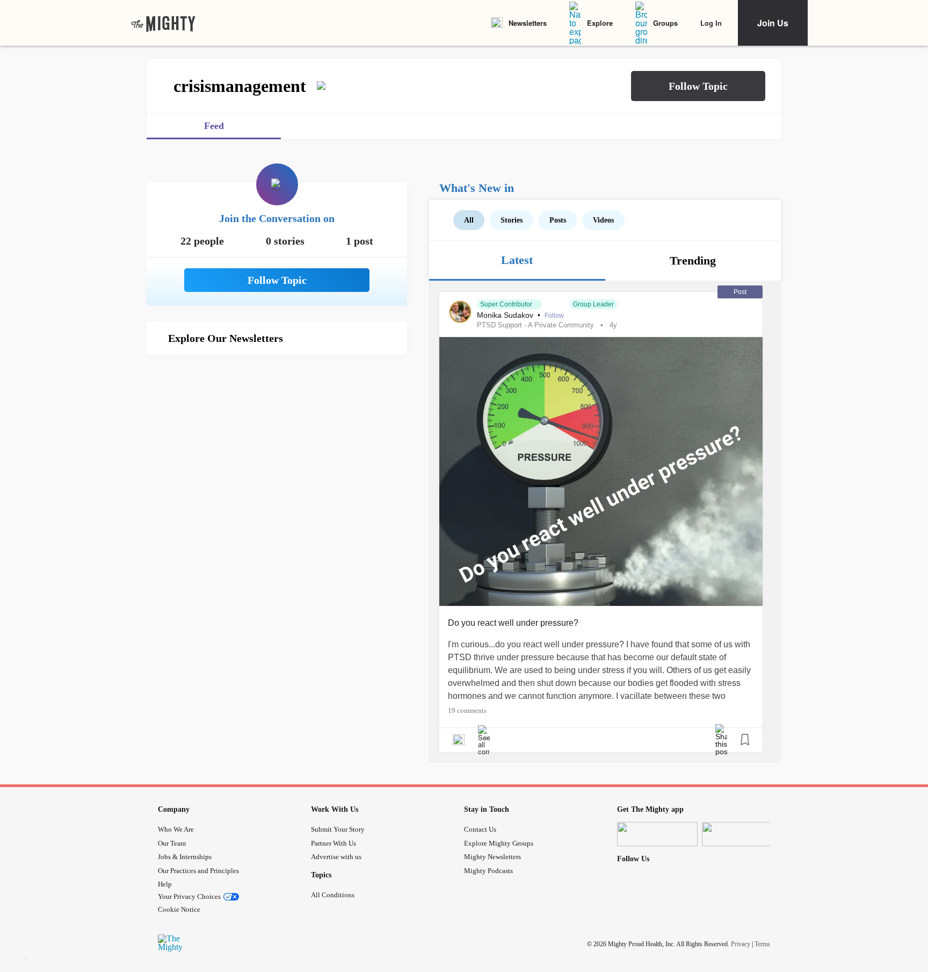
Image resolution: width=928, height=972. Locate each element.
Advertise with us (336, 857)
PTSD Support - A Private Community (535, 325)
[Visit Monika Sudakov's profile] (460, 312)
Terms (762, 944)
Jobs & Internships (185, 857)
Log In (711, 23)
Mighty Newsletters (492, 857)
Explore (600, 23)
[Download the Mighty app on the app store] (657, 834)
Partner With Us (333, 843)
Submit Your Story (338, 829)
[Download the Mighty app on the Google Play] (742, 834)
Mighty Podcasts (488, 871)
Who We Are (176, 829)
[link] (163, 23)
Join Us (772, 23)
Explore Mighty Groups (498, 843)
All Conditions (332, 895)
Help (165, 884)
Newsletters (528, 23)
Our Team (172, 843)
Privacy (740, 944)
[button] (698, 86)
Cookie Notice (179, 909)
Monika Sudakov (506, 315)
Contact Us (480, 829)
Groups (665, 23)
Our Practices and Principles (198, 871)
